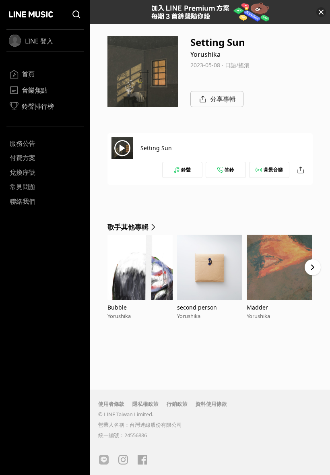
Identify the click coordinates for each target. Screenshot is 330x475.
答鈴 (229, 169)
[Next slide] (313, 267)
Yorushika (205, 54)
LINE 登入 (39, 41)
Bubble (117, 307)
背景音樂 (273, 169)
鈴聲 (186, 169)
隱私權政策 (145, 403)
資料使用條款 (211, 403)
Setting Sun (156, 148)
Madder (257, 307)
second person (197, 307)
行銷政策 (177, 403)
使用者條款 (111, 403)
